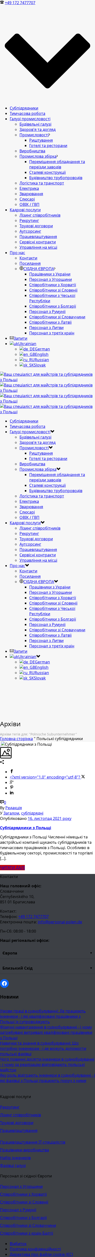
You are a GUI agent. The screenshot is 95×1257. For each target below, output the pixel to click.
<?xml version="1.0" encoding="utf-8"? (45, 777)
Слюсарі (27, 199)
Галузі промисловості (30, 118)
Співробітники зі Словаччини (57, 317)
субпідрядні (32, 813)
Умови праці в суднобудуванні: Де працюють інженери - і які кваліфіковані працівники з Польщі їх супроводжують (43, 1016)
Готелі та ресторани (48, 145)
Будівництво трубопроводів (55, 177)
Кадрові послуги (25, 209)
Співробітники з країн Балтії (26, 1233)
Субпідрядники (24, 108)
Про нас (17, 252)
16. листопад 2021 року (49, 818)
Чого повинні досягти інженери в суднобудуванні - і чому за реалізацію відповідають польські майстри (47, 1064)
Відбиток (18, 1243)
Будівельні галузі (35, 124)
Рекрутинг (29, 220)
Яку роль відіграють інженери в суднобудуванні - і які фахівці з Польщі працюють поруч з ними (47, 1078)
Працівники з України (49, 274)
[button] (47, 953)
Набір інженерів (15, 1157)
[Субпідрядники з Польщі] (0, 744)
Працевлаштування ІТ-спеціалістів (32, 1142)
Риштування (41, 140)
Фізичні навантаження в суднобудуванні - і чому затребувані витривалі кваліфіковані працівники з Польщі (46, 1032)
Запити (20, 338)
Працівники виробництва (24, 1150)
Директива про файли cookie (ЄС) (41, 1254)
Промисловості (34, 135)
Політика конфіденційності (35, 1249)
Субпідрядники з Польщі (25, 827)
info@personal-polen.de (60, 922)
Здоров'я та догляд (37, 129)
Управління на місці (38, 247)
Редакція (13, 807)
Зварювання (31, 193)
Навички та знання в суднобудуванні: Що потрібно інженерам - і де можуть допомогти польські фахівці (43, 1048)
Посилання (30, 263)
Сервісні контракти (37, 242)
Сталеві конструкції (47, 172)
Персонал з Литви (46, 327)
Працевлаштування (38, 236)
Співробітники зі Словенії (53, 290)
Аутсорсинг (30, 231)
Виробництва (32, 151)
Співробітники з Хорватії (52, 284)
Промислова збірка (38, 156)
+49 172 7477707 (20, 2)
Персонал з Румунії (47, 311)
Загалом (11, 813)
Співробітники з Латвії (50, 322)
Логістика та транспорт (41, 183)
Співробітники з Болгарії (52, 306)
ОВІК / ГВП (29, 204)
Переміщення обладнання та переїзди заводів (57, 164)
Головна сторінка (16, 738)
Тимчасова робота (27, 113)
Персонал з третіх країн (51, 333)
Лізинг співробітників (39, 215)
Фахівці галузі (13, 1165)
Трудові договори (36, 226)
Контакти (28, 258)
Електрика (29, 188)
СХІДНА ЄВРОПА (38, 268)
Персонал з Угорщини (50, 279)
